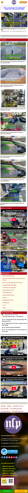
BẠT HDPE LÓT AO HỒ (18, 406)
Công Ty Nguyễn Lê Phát (8, 290)
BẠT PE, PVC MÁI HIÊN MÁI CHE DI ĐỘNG (12, 282)
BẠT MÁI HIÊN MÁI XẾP (8, 310)
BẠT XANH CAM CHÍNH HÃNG (9, 285)
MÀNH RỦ (9, 406)
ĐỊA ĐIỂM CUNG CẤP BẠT (8, 295)
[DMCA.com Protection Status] (4, 481)
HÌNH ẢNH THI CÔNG (12, 314)
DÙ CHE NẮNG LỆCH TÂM (16, 408)
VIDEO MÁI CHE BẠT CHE (17, 411)
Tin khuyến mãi (6, 302)
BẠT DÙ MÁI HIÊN (5, 408)
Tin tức (4, 305)
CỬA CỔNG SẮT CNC (7, 292)
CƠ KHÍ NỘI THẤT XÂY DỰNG (9, 287)
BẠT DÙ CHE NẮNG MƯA (8, 276)
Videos (4, 307)
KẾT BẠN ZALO (7, 491)
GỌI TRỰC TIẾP (21, 491)
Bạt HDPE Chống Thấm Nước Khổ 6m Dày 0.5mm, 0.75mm (14, 279)
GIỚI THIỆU (3, 406)
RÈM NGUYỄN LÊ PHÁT (8, 300)
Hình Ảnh (5, 297)
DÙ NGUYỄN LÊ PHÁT (5, 411)
